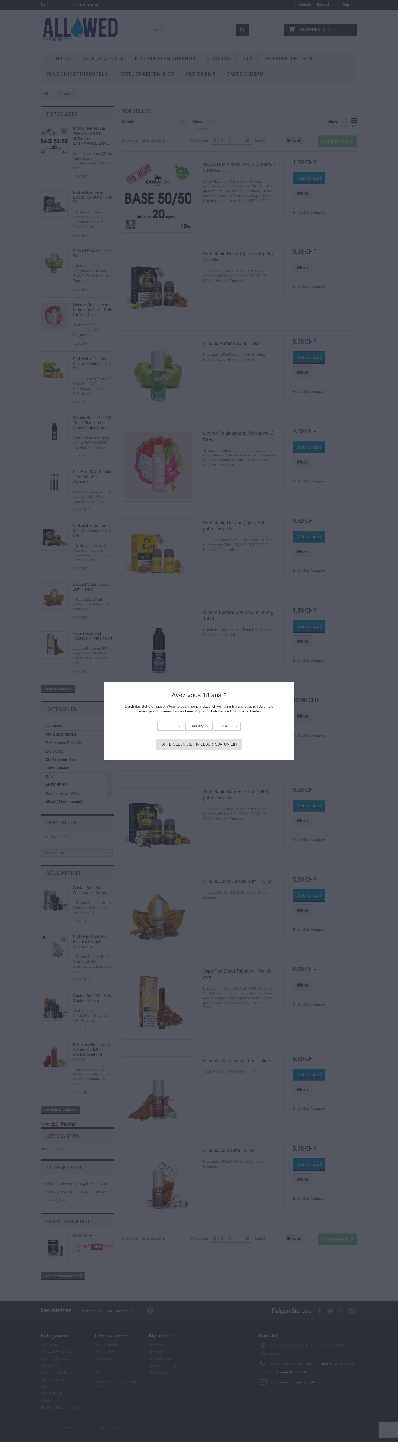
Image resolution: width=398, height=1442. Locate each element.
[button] (170, 726)
